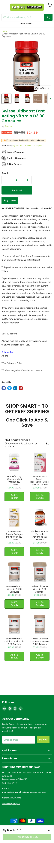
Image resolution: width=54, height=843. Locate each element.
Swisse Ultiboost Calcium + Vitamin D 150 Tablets (40, 641)
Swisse (8, 126)
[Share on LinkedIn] (15, 388)
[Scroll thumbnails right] (49, 98)
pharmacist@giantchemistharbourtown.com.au (24, 792)
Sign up (43, 739)
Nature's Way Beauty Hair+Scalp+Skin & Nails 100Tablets (39, 480)
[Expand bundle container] (49, 830)
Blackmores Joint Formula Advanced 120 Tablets (40, 535)
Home (5, 31)
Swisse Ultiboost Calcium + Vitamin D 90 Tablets (14, 641)
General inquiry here (11, 797)
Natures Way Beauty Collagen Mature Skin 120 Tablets (14, 535)
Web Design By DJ (11, 803)
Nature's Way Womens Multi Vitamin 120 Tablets (14, 480)
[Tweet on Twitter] (9, 388)
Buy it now (10, 200)
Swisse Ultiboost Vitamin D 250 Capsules (14, 589)
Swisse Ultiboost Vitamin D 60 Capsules (40, 589)
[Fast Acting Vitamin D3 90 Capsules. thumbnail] (6, 99)
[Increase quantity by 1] (28, 180)
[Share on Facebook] (4, 388)
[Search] (48, 17)
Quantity (5, 173)
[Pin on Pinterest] (21, 388)
